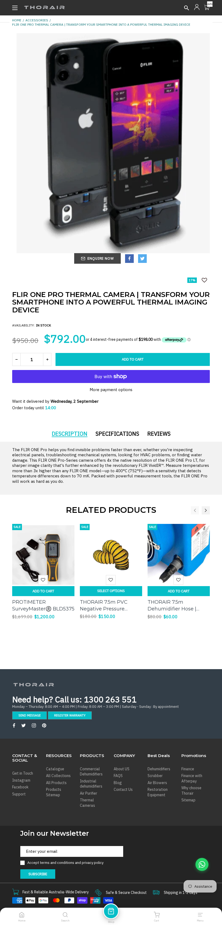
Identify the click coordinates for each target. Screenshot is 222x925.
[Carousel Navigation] (196, 510)
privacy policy (92, 862)
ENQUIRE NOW (100, 258)
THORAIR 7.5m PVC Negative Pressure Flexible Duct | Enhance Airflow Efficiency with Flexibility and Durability (109, 605)
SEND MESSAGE (29, 715)
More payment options (111, 389)
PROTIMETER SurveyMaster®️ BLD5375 (43, 605)
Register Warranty (70, 715)
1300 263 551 (110, 699)
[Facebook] (129, 258)
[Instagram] (33, 725)
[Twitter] (142, 258)
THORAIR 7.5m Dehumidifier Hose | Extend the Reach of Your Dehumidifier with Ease (178, 605)
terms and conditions (57, 862)
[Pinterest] (44, 725)
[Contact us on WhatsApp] (201, 864)
